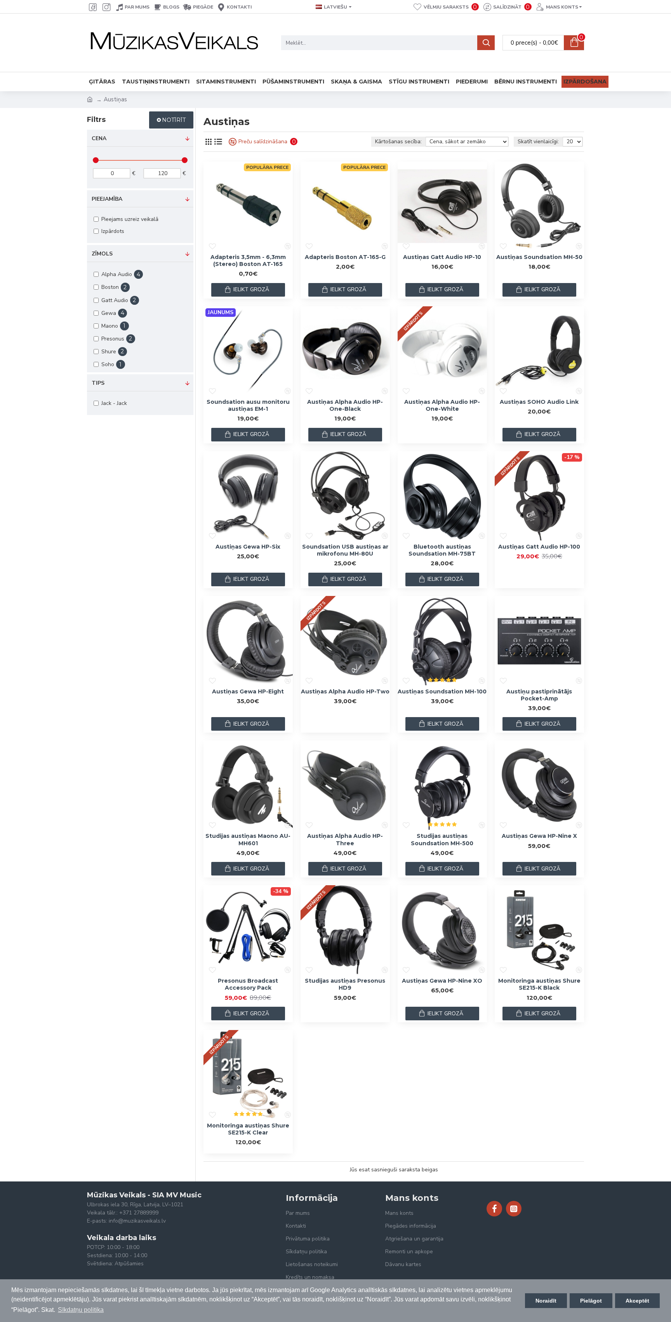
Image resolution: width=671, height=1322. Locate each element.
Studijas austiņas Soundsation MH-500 (442, 839)
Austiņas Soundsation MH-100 (442, 691)
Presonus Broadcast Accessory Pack (248, 984)
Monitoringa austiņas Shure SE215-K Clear (248, 1129)
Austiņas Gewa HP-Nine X (539, 835)
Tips (98, 383)
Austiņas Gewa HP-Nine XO (442, 980)
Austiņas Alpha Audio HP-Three (345, 839)
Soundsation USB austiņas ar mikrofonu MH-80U (345, 550)
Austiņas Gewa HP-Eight (248, 691)
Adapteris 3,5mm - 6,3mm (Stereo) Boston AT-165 (248, 261)
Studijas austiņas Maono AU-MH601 (247, 839)
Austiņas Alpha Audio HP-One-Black (345, 405)
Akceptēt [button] (637, 1301)
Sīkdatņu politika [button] (81, 1309)
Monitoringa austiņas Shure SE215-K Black (539, 984)
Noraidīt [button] (545, 1301)
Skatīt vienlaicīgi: (538, 141)
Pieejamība (107, 199)
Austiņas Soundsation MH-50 (539, 257)
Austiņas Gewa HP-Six (248, 546)
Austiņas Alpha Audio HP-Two (345, 691)
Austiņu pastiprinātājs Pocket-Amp (539, 695)
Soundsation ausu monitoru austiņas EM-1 (248, 405)
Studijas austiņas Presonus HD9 (345, 984)
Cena (99, 138)
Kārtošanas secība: (398, 141)
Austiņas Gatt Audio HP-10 (442, 257)
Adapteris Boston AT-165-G (345, 257)
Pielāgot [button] (591, 1301)
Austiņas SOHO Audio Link (539, 401)
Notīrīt (174, 119)
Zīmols (102, 253)
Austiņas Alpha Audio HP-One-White (442, 405)
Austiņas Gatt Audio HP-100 (539, 546)
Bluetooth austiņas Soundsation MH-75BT (442, 550)
